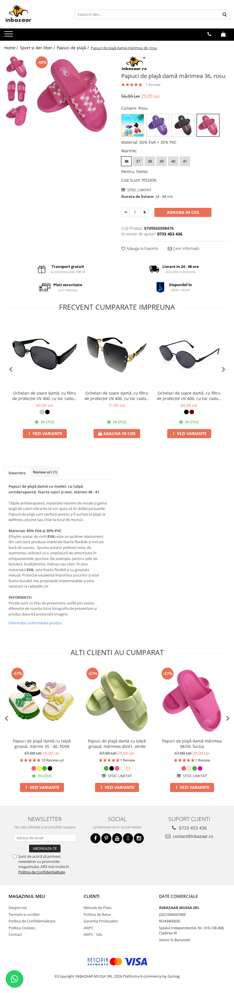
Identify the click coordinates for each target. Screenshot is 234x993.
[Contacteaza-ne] (209, 34)
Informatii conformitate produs (35, 622)
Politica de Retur (97, 914)
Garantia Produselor (101, 921)
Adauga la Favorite (141, 248)
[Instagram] (139, 838)
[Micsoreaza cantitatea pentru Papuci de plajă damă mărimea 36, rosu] (125, 212)
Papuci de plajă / (73, 47)
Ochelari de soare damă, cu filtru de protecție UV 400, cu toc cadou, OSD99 (44, 395)
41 (185, 161)
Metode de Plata (98, 907)
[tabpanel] (72, 95)
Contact (15, 934)
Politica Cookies (22, 927)
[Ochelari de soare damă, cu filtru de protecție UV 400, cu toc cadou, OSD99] (44, 354)
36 (126, 161)
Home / (11, 47)
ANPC (88, 927)
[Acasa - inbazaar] (32, 14)
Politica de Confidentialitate (41, 872)
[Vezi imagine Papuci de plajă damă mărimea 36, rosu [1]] (16, 91)
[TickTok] (128, 838)
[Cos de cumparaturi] (223, 34)
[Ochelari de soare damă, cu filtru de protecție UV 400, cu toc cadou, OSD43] (189, 354)
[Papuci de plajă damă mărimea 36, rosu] (72, 95)
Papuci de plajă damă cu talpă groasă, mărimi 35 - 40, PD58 (42, 743)
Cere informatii (185, 248)
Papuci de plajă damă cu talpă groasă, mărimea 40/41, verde (117, 743)
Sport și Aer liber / (38, 47)
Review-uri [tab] (45, 472)
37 (138, 161)
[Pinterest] (106, 838)
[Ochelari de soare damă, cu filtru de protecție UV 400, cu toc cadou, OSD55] (117, 354)
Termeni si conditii (24, 914)
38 (150, 161)
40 (173, 161)
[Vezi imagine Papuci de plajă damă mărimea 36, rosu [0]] (16, 67)
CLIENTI (92, 896)
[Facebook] (95, 838)
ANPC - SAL (93, 934)
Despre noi (18, 907)
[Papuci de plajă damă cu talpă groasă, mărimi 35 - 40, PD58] (41, 700)
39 (162, 161)
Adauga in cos (183, 212)
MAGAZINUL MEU (27, 896)
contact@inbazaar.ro (192, 836)
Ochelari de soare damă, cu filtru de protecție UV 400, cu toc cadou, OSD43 (189, 395)
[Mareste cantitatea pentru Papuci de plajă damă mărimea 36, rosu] (144, 212)
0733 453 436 (192, 828)
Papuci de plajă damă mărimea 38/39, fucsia (192, 743)
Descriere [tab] (17, 472)
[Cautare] (224, 14)
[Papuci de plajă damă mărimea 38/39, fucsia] (192, 700)
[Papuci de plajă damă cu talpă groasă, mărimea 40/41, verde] (117, 700)
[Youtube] (117, 838)
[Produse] (9, 35)
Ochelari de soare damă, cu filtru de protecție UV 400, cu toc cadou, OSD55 (117, 395)
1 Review (153, 84)
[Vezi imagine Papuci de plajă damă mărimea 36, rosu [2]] (16, 115)
